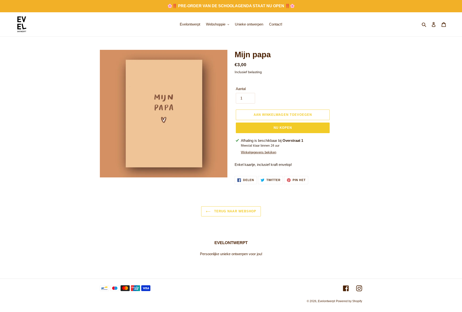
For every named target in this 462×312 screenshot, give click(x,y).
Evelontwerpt (326, 301)
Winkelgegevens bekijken (258, 152)
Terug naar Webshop (234, 211)
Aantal (241, 89)
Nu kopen (283, 128)
